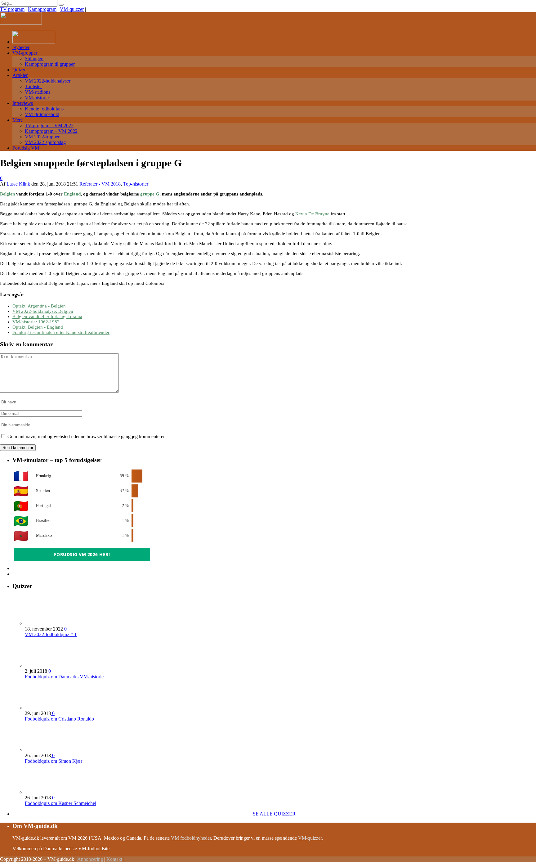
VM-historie (37, 97)
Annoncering (90, 859)
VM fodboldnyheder (191, 838)
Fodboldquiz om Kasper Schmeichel (60, 803)
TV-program (12, 9)
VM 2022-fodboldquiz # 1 (51, 634)
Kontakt (114, 859)
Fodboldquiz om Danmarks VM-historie (64, 676)
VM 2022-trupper (42, 136)
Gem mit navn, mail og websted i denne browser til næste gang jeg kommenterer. (86, 436)
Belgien (7, 193)
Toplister (33, 86)
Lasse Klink (18, 183)
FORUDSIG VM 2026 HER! (82, 554)
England (72, 193)
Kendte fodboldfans (44, 108)
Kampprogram (42, 9)
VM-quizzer (72, 9)
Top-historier (135, 183)
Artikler (20, 75)
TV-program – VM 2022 (49, 125)
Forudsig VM (25, 147)
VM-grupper (24, 53)
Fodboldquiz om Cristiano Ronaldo (59, 718)
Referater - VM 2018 (100, 183)
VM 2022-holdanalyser (47, 80)
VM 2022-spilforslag (45, 142)
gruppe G (149, 193)
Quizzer (20, 69)
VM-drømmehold (42, 114)
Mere (17, 120)
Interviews (22, 103)
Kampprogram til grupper (50, 64)
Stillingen (34, 58)
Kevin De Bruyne (312, 213)
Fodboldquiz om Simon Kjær (53, 761)
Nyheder (20, 47)
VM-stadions (37, 92)
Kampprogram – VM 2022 (51, 131)
